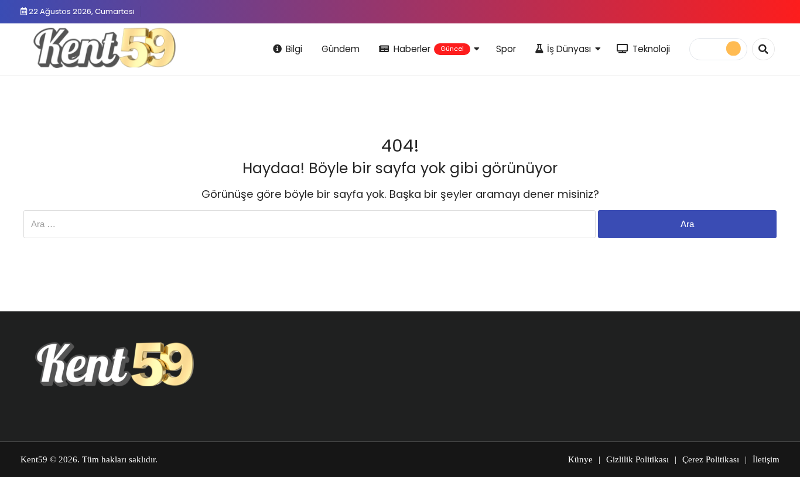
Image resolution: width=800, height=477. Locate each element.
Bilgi (294, 49)
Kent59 (33, 459)
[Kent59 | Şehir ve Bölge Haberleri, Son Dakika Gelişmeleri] (106, 47)
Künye (580, 459)
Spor (506, 49)
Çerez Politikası (710, 459)
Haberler (429, 49)
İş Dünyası (569, 49)
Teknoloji (651, 49)
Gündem (341, 49)
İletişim (766, 459)
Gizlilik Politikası (637, 459)
